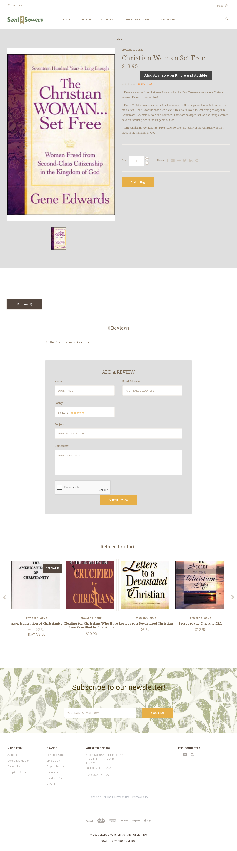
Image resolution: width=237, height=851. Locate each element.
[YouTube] (185, 754)
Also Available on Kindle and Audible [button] (175, 75)
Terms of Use (122, 797)
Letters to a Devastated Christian (146, 623)
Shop (84, 19)
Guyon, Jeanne (55, 766)
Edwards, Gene (132, 49)
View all (51, 783)
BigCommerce (127, 841)
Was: (32, 629)
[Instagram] (192, 754)
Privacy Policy (140, 797)
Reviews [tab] (22, 304)
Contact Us (168, 19)
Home (66, 19)
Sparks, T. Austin (56, 778)
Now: (32, 634)
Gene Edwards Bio (136, 19)
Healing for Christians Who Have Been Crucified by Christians (91, 625)
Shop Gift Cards (16, 772)
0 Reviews (145, 84)
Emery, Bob (53, 760)
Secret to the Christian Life (200, 623)
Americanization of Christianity (36, 623)
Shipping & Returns (100, 797)
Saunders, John (56, 772)
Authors (107, 19)
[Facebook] (178, 754)
